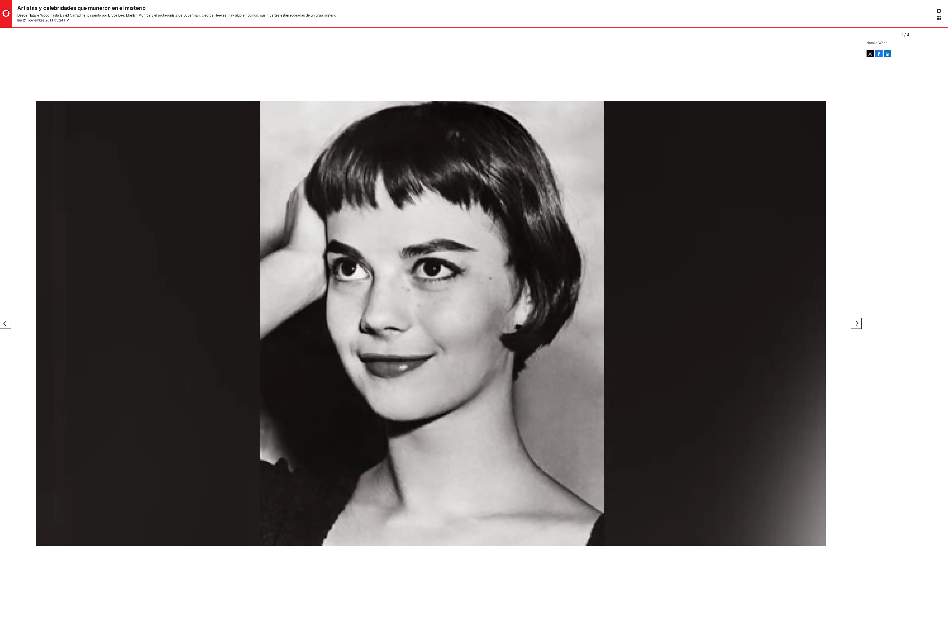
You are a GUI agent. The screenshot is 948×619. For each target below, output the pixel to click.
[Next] (856, 323)
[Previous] (5, 323)
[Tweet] (870, 53)
